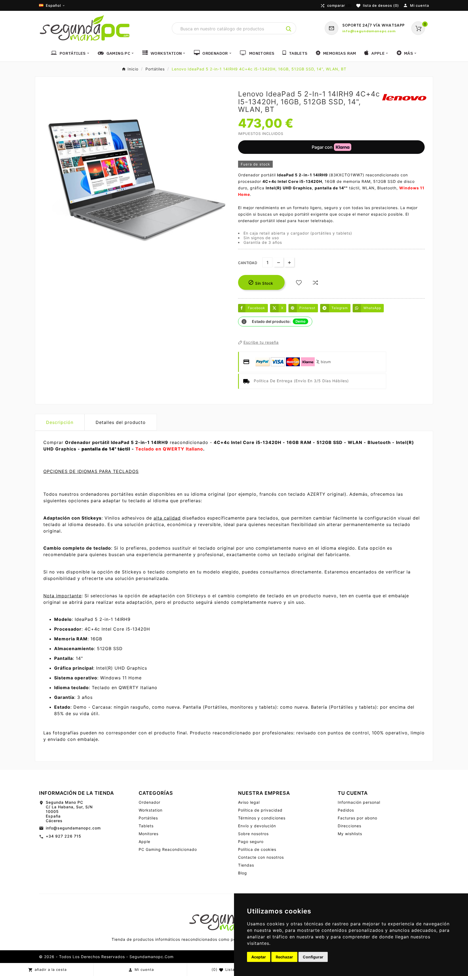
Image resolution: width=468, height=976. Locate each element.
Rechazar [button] (284, 957)
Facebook (256, 308)
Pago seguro (251, 841)
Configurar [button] (313, 957)
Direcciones (349, 825)
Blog (242, 873)
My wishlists (350, 833)
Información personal (359, 802)
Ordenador (149, 802)
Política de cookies (257, 849)
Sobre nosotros (253, 833)
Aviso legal (249, 802)
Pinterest (307, 308)
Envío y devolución (257, 825)
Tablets (146, 825)
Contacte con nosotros (261, 857)
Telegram (340, 308)
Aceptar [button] (258, 957)
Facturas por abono (357, 818)
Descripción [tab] (59, 422)
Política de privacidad (260, 810)
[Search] (288, 29)
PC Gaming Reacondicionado (168, 849)
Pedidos (346, 810)
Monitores (148, 833)
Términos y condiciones (261, 818)
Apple (144, 841)
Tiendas (246, 865)
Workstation (150, 810)
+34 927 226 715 (63, 836)
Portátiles (148, 818)
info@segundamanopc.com (73, 828)
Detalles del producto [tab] (121, 422)
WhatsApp (372, 308)
